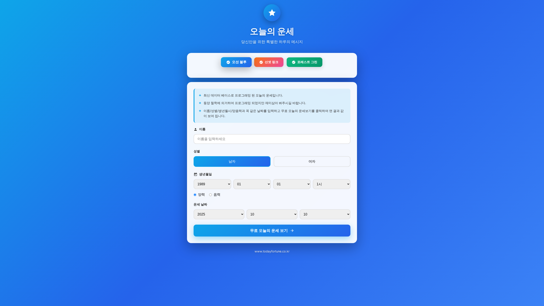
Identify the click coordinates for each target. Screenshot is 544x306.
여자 (312, 161)
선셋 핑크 (271, 62)
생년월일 (205, 174)
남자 (232, 161)
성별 (197, 151)
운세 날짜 (200, 204)
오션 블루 (239, 62)
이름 (202, 129)
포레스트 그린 (307, 62)
